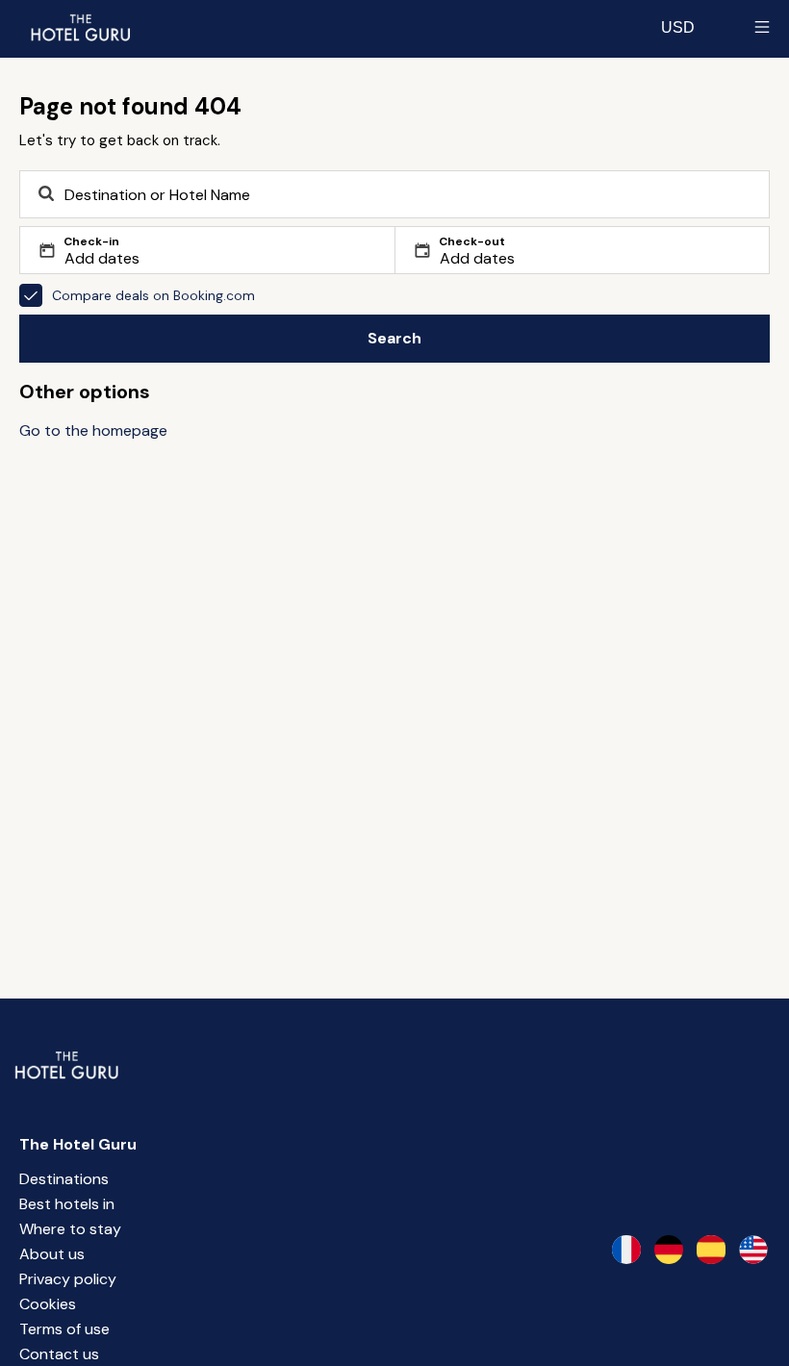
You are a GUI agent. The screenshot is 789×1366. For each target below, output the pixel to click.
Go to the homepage (93, 430)
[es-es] (711, 1249)
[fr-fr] (626, 1249)
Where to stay (70, 1229)
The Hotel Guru (78, 1144)
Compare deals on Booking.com (153, 295)
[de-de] (668, 1249)
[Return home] (79, 27)
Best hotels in (67, 1204)
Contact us (59, 1354)
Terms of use (64, 1329)
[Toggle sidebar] (762, 27)
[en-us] (753, 1249)
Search (394, 338)
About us (52, 1254)
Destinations (64, 1179)
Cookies (47, 1304)
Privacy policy (67, 1279)
